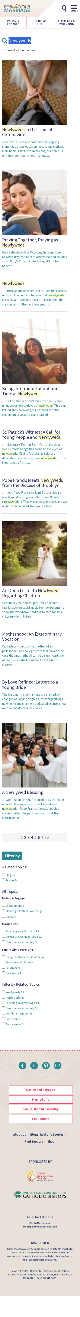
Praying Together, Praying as (30, 242)
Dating (10, 916)
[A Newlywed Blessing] (34, 755)
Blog (10, 875)
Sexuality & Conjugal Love (23, 937)
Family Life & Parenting (66, 22)
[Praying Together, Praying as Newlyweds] (34, 202)
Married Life (40, 22)
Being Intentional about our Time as (30, 391)
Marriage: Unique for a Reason (40, 1226)
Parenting (12, 968)
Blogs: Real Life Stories (46, 1134)
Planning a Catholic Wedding (24, 911)
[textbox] (34, 40)
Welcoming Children (19, 962)
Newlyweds (14, 992)
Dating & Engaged (13, 22)
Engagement (14, 906)
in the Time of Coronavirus (27, 131)
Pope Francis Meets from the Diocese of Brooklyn (32, 482)
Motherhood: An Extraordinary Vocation (32, 636)
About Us (19, 1134)
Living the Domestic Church (24, 957)
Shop (50, 1141)
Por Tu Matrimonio (40, 1223)
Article (11, 880)
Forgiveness (14, 1024)
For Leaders (40, 1119)
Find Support (34, 1141)
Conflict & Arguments (20, 1013)
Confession (13, 1019)
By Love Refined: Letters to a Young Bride (30, 684)
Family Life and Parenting (41, 1109)
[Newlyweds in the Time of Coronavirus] (34, 92)
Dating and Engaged (40, 1090)
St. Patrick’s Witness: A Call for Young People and (31, 434)
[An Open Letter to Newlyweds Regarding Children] (34, 553)
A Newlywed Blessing (22, 792)
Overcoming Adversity (20, 942)
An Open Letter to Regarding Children (31, 592)
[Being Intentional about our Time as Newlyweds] (34, 351)
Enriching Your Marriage (22, 931)
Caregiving (13, 973)
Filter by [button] (12, 855)
